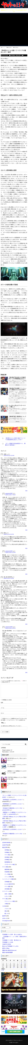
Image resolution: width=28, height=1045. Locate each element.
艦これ (6, 913)
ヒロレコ (7, 896)
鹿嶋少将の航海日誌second (9, 950)
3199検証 (12, 55)
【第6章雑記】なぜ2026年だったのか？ (12, 799)
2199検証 (7, 859)
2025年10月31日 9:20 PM (9, 455)
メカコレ (7, 908)
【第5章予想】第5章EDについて (17, 416)
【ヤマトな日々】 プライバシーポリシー (14, 1040)
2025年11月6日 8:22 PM (10, 552)
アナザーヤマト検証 (10, 864)
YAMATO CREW (6, 944)
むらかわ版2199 (9, 884)
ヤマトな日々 (15, 1042)
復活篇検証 (7, 862)
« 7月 (2, 970)
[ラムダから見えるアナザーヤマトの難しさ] (4, 408)
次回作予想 (5, 845)
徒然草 (4, 915)
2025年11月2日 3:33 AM (9, 578)
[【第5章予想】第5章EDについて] (4, 419)
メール (2, 707)
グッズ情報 (7, 874)
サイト (2, 713)
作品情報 (7, 871)
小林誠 (6, 903)
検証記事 (18, 55)
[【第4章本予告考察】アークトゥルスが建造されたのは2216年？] (4, 391)
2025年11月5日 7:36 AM (10, 494)
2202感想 (7, 889)
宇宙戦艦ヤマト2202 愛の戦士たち (11, 940)
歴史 (6, 911)
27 (14, 967)
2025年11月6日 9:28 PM (10, 628)
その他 (4, 906)
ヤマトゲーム (5, 891)
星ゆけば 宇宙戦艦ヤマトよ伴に (10, 946)
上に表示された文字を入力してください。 (12, 726)
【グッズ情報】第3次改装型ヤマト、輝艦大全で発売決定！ (15, 444)
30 (25, 967)
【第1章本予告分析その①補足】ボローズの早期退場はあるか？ (17, 378)
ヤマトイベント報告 (10, 901)
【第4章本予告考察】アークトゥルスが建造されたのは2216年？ (17, 389)
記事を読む (18, 402)
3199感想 (7, 881)
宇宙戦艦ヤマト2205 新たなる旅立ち (12, 934)
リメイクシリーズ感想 (8, 879)
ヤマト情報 (5, 866)
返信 (26, 490)
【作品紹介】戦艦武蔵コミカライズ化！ (12, 808)
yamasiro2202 (9, 493)
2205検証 (7, 850)
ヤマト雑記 (5, 898)
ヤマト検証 (7, 854)
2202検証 (7, 857)
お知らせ (4, 918)
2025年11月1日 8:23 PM (9, 534)
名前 (2, 702)
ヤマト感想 (7, 886)
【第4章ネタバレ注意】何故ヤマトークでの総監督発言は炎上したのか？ (15, 439)
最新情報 (7, 869)
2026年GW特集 (6, 842)
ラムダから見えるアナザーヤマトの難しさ (17, 406)
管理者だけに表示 (7, 700)
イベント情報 (8, 876)
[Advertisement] (14, 30)
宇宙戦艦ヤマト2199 (7, 942)
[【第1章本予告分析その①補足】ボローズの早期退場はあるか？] (4, 380)
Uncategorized (6, 920)
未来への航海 (8, 893)
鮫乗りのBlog (5, 948)
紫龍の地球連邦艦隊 (7, 952)
